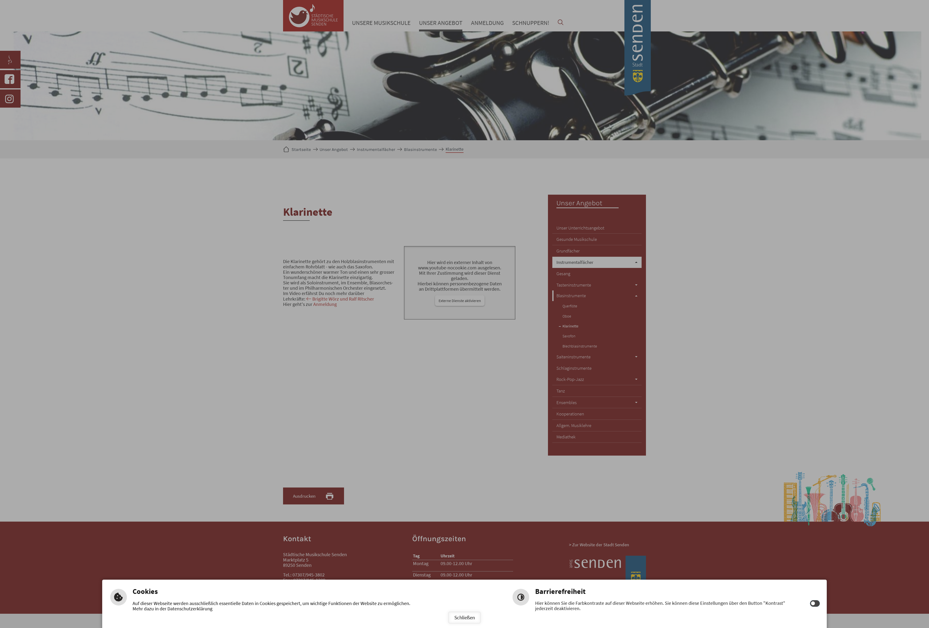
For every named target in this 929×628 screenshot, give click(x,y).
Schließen (464, 617)
